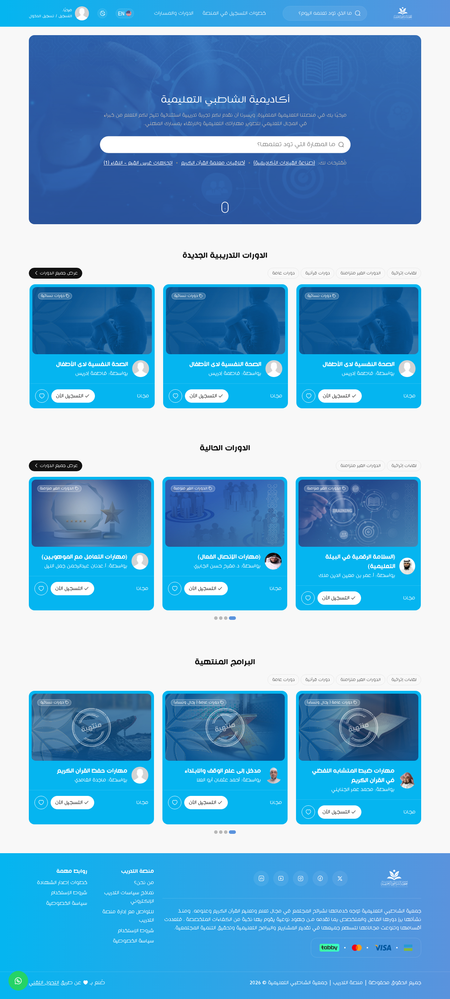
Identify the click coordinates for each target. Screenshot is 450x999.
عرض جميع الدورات (59, 273)
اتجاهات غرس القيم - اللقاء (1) (138, 163)
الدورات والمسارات (173, 13)
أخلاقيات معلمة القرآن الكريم (213, 163)
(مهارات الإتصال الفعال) (229, 557)
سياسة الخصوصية (133, 941)
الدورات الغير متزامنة (360, 273)
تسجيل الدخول (41, 16)
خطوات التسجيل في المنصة (234, 13)
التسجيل (65, 16)
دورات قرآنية (317, 273)
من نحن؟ (144, 883)
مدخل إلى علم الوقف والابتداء (243, 771)
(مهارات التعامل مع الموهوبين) (84, 557)
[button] (232, 618)
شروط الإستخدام (136, 931)
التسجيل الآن (336, 396)
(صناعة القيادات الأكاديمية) (284, 163)
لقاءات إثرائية (404, 273)
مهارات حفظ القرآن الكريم (112, 771)
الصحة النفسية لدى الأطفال (358, 364)
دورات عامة (283, 273)
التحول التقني (44, 983)
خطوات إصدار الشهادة (62, 883)
